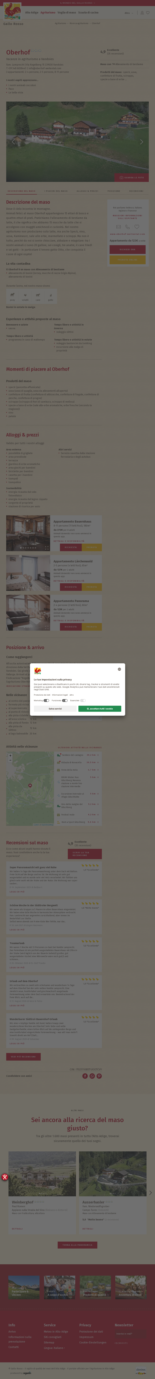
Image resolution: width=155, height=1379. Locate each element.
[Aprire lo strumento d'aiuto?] (5, 1177)
